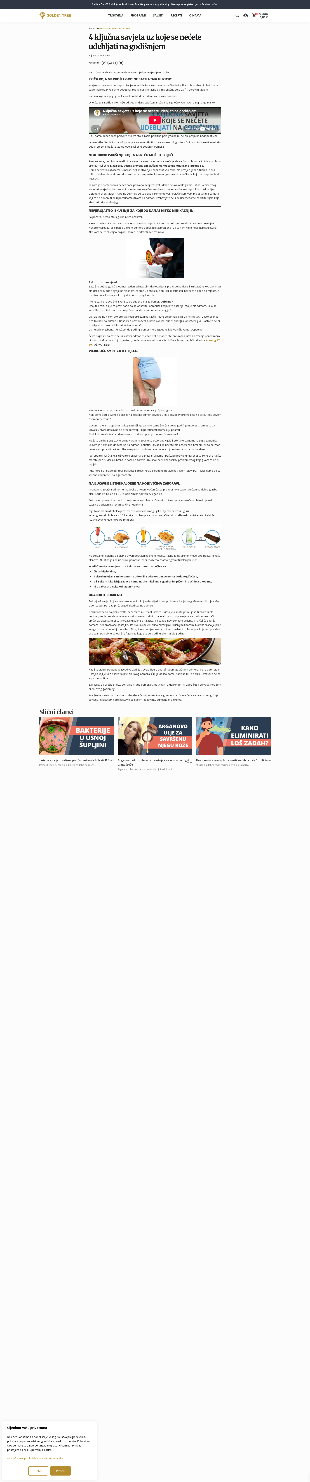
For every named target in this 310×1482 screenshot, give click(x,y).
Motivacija (104, 28)
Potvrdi (60, 1471)
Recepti (176, 15)
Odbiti (38, 1471)
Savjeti (158, 15)
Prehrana (116, 28)
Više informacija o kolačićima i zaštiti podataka (35, 1458)
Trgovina (115, 15)
